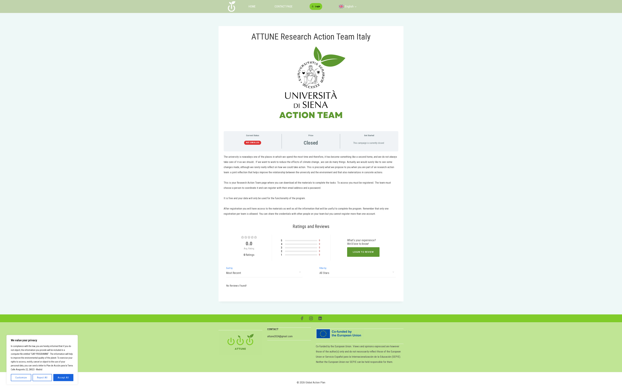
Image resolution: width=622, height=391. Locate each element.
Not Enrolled (252, 143)
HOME (252, 6)
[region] (42, 360)
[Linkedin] (320, 318)
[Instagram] (311, 318)
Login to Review (363, 252)
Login (317, 6)
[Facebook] (302, 318)
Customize (21, 377)
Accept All (63, 377)
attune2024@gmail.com (280, 336)
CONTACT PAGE (284, 6)
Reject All (42, 377)
